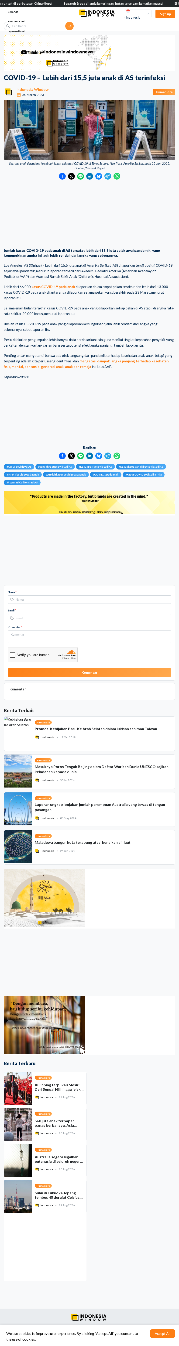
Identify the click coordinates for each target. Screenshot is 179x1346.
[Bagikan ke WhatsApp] (117, 176)
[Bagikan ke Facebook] (62, 176)
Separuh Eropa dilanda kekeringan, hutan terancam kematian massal (85, 3)
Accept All (162, 1333)
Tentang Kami (16, 21)
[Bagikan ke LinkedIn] (89, 176)
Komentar (15, 627)
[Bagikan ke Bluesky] (98, 176)
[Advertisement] (89, 214)
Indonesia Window (33, 89)
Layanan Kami (15, 31)
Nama (12, 592)
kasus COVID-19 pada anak (53, 287)
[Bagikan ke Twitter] (71, 176)
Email (12, 610)
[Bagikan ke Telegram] (107, 176)
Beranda (12, 11)
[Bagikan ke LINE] (80, 176)
